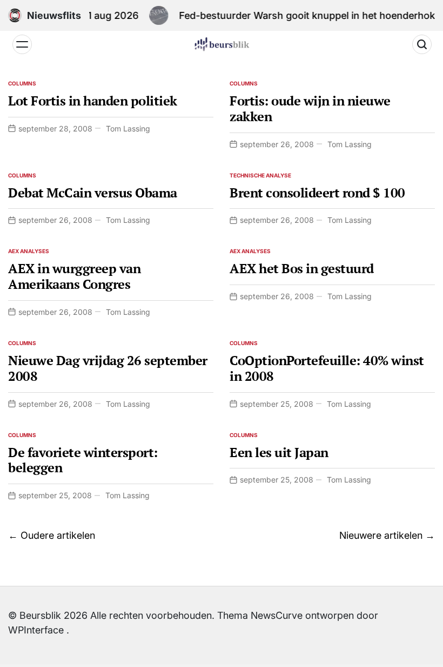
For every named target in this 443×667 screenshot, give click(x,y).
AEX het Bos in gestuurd (302, 268)
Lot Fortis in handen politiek (92, 100)
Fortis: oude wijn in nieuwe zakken (310, 108)
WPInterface (36, 630)
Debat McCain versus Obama (92, 192)
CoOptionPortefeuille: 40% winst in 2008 (327, 368)
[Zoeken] (422, 44)
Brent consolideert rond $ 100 (317, 192)
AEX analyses (28, 251)
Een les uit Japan (279, 452)
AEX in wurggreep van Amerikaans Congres (74, 276)
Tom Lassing (128, 128)
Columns (22, 83)
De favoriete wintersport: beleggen (83, 460)
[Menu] (22, 44)
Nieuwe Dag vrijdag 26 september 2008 (107, 368)
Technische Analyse (260, 175)
